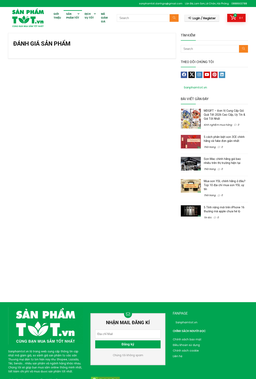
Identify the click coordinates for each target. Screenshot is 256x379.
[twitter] (191, 75)
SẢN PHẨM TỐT (72, 15)
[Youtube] (207, 75)
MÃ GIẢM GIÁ (104, 17)
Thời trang (210, 147)
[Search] (174, 18)
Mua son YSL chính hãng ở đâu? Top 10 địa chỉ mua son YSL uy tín (224, 185)
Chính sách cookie (186, 351)
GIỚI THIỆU (57, 15)
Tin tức (208, 217)
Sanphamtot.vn (195, 87)
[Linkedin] (222, 75)
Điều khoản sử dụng (186, 345)
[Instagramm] (199, 75)
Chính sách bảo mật (187, 339)
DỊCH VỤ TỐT (89, 15)
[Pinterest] (214, 75)
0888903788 (239, 3)
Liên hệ (177, 356)
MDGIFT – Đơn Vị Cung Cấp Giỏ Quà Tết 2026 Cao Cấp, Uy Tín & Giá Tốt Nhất (224, 114)
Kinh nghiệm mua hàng (218, 124)
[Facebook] (184, 75)
